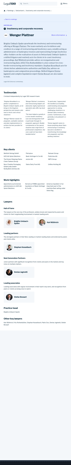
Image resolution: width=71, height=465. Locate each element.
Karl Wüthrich (21, 60)
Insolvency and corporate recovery (38, 11)
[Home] (10, 4)
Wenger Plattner (22, 35)
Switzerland (20, 11)
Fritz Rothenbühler (34, 62)
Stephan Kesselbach (51, 65)
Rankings (10, 11)
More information (58, 35)
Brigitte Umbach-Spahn (14, 43)
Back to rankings (11, 19)
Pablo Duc (46, 68)
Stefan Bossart (44, 74)
